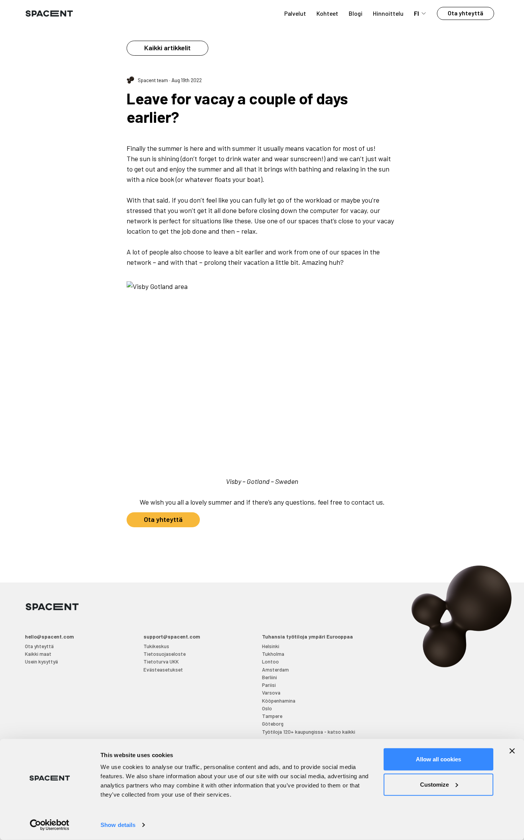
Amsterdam (275, 669)
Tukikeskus (156, 646)
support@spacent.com (171, 636)
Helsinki (270, 646)
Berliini (269, 677)
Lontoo (270, 661)
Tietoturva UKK (161, 661)
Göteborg (272, 723)
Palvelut (295, 13)
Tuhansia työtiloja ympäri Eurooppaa (307, 636)
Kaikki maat (38, 653)
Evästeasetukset (163, 669)
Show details (118, 825)
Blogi (356, 13)
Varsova (271, 692)
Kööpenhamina (278, 700)
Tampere (272, 716)
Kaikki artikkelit (167, 47)
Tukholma (273, 653)
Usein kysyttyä (41, 661)
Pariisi (269, 685)
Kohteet (327, 13)
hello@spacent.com (49, 636)
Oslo (267, 708)
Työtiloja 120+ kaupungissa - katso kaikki (308, 731)
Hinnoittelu (388, 13)
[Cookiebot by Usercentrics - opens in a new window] (49, 825)
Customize (434, 784)
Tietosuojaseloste (164, 653)
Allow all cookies (438, 759)
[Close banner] (512, 751)
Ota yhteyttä (465, 13)
